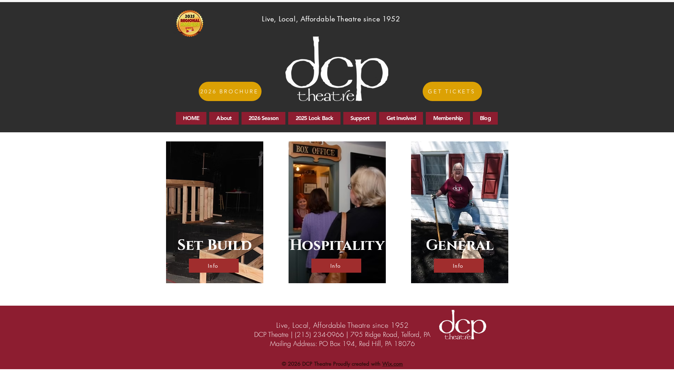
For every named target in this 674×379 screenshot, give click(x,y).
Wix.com (392, 363)
